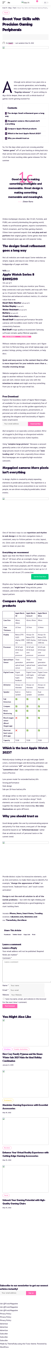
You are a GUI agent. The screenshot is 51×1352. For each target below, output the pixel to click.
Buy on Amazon (10, 336)
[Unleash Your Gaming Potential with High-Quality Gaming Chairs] (25, 1178)
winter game (9, 150)
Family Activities (21, 1049)
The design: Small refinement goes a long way (24, 114)
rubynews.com (16, 917)
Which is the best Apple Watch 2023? (24, 133)
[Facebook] (1, 1300)
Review (7, 1148)
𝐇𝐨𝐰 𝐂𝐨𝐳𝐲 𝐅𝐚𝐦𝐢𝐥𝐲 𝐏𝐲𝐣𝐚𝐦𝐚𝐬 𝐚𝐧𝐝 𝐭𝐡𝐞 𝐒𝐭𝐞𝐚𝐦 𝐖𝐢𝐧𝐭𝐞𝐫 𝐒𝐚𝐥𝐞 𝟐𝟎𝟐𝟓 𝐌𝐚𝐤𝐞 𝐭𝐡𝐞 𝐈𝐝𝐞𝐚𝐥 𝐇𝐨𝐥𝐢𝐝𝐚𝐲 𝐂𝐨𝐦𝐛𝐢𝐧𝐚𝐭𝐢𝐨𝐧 (22, 1057)
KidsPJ (10, 43)
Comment (7, 958)
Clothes (7, 1049)
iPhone (13, 913)
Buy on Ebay (24, 336)
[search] (40, 2)
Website (5, 994)
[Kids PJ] (25, 2)
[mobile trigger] (4, 2)
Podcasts (8, 1100)
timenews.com (30, 917)
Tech (6, 12)
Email (5, 990)
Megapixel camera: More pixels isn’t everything (22, 122)
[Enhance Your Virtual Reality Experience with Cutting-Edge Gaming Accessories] (25, 1131)
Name (5, 985)
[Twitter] (3, 1300)
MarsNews (22, 920)
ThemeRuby (11, 920)
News (19, 913)
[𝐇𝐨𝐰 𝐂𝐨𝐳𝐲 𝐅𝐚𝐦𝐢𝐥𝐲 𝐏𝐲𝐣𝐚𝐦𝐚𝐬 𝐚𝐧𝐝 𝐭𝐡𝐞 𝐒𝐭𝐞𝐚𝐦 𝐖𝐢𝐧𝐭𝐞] (25, 1032)
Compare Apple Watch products (22, 128)
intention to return (10, 383)
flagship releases (22, 92)
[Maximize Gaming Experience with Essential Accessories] (25, 1083)
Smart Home (27, 913)
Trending (38, 913)
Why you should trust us (18, 138)
